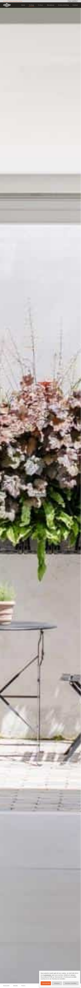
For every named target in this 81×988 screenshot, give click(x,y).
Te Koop (31, 5)
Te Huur (40, 5)
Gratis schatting (63, 5)
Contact (75, 5)
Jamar (7, 5)
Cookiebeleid (47, 975)
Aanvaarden (46, 983)
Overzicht (6, 985)
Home (23, 5)
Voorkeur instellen (70, 983)
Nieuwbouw (50, 5)
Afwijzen (57, 983)
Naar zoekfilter (72, 1)
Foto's (23, 985)
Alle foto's (40, 495)
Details (15, 985)
